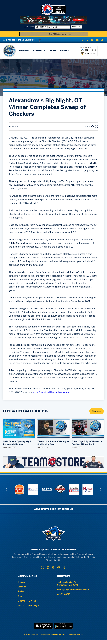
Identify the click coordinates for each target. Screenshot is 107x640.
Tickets (24, 51)
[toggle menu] (102, 51)
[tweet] (96, 126)
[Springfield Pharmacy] (24, 489)
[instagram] (87, 40)
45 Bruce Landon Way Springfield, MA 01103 (67, 583)
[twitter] (82, 40)
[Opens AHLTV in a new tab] (53, 20)
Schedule (39, 51)
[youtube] (97, 40)
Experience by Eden (75, 634)
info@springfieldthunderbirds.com (73, 590)
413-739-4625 (63, 594)
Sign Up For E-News (27, 601)
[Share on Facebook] (92, 126)
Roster (21, 591)
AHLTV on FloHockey (27, 606)
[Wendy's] (92, 489)
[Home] (9, 51)
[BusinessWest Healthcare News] (65, 489)
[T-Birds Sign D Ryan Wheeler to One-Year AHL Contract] (88, 428)
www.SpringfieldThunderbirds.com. (51, 392)
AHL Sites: (29, 27)
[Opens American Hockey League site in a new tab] (53, 9)
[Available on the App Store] (43, 626)
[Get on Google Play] (63, 626)
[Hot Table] (51, 489)
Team (52, 51)
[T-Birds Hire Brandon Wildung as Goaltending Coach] (53, 428)
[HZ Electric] (78, 489)
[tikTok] (102, 40)
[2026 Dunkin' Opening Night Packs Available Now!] (19, 428)
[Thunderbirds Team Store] (53, 462)
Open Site (76, 27)
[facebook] (92, 40)
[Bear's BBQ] (37, 489)
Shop (63, 51)
